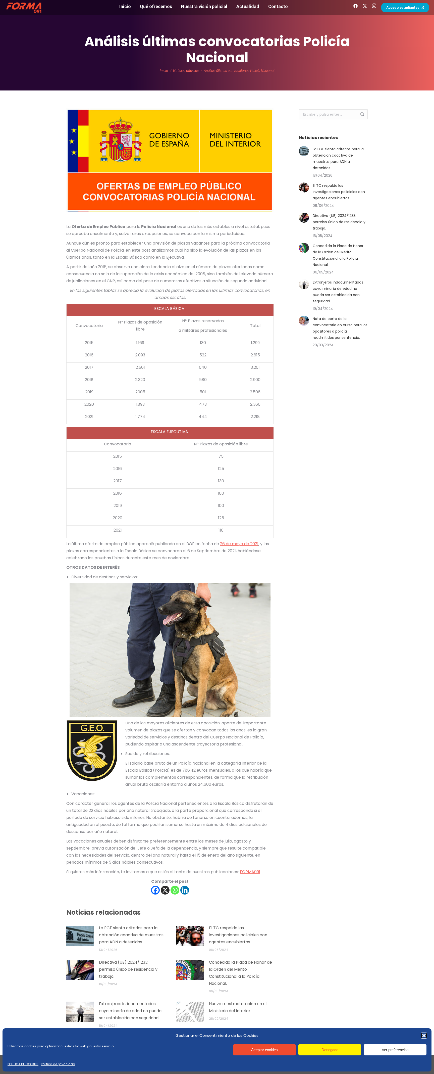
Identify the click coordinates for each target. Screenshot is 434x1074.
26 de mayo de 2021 (239, 544)
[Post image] (80, 936)
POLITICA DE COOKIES (23, 1064)
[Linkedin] (184, 890)
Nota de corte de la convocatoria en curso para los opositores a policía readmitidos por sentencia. (340, 328)
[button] (423, 1035)
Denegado (329, 1050)
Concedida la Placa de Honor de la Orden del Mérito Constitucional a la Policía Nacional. (240, 972)
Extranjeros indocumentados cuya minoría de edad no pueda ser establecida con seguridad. (130, 1011)
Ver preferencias (395, 1050)
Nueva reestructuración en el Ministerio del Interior (237, 1007)
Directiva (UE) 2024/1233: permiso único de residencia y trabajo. (128, 969)
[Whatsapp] (175, 890)
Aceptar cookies (264, 1050)
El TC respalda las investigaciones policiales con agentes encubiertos (238, 935)
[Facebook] (155, 890)
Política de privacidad (58, 1064)
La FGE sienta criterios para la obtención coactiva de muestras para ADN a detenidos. (131, 935)
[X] (165, 890)
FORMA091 (250, 872)
